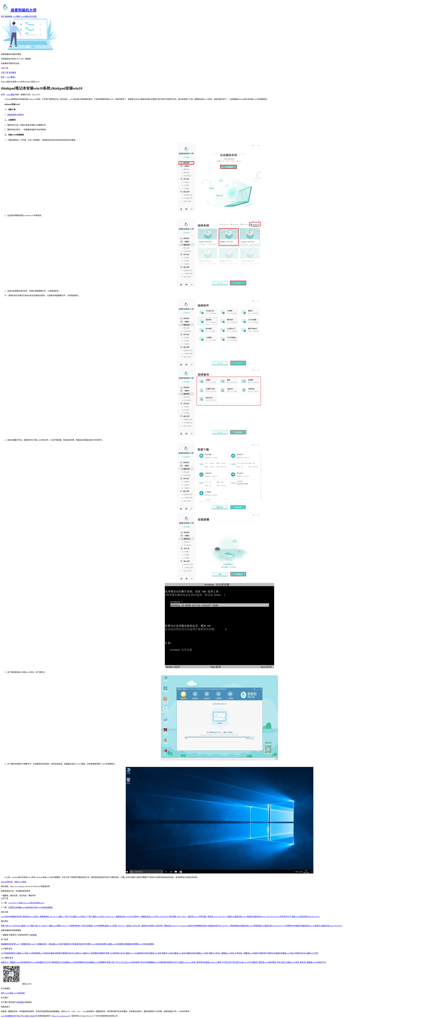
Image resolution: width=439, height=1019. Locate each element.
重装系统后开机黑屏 (83, 944)
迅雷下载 (4, 73)
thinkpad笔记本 (7, 882)
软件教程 (12, 73)
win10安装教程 (7, 1016)
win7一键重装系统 (23, 944)
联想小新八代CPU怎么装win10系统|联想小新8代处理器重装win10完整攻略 (137, 962)
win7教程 (16, 16)
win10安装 (9, 993)
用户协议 (17, 1016)
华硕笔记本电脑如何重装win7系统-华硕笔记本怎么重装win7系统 (292, 953)
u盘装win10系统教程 (115, 944)
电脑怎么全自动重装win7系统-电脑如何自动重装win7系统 (185, 953)
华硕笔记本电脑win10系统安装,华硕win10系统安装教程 (30, 907)
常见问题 (33, 16)
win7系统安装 (19, 993)
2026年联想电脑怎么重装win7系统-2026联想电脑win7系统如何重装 (28, 953)
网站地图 (20, 1002)
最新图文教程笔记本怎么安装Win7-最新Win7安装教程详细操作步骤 (82, 953)
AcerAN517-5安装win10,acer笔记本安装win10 (26, 903)
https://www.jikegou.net (61, 1016)
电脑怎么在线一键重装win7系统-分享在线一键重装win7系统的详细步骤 (237, 953)
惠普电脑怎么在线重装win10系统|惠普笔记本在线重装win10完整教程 (78, 962)
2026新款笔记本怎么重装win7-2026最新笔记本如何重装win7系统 (135, 953)
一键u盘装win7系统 (55, 944)
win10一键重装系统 (39, 944)
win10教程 (25, 16)
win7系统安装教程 (146, 944)
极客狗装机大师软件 (15, 115)
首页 (3, 16)
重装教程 (8, 16)
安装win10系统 (20, 882)
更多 (10, 949)
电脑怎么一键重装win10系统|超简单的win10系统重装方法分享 (26, 962)
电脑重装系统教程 (131, 944)
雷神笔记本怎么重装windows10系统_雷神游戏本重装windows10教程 (194, 962)
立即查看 (33, 935)
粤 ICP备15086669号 (29, 1016)
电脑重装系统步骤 (8, 944)
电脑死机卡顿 (69, 944)
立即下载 (4, 68)
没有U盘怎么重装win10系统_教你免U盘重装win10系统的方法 (301, 962)
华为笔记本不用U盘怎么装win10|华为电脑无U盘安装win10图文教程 (249, 962)
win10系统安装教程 (99, 944)
